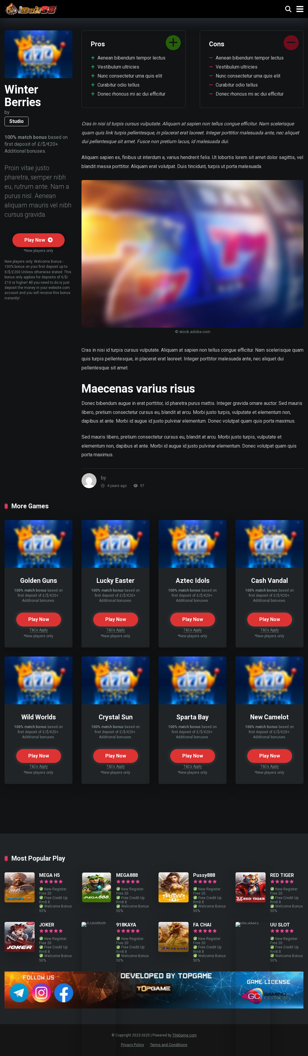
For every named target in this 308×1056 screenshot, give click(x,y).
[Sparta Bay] (192, 703)
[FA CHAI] (174, 950)
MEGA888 (127, 875)
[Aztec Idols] (192, 566)
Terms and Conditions (168, 1044)
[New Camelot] (269, 703)
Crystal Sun (116, 717)
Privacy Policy (132, 1044)
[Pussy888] (174, 901)
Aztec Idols (193, 580)
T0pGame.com (184, 1035)
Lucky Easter (115, 580)
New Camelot (269, 717)
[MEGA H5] (20, 901)
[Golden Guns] (38, 566)
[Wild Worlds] (38, 703)
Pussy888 (204, 875)
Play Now (35, 240)
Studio (16, 121)
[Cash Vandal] (269, 566)
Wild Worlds (38, 717)
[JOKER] (20, 950)
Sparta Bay (192, 717)
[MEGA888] (97, 901)
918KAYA (126, 925)
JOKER (46, 925)
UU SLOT (280, 925)
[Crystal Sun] (115, 703)
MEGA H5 (49, 875)
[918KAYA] (99, 922)
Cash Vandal (269, 580)
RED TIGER (282, 875)
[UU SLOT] (253, 922)
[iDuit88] (31, 8)
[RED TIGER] (251, 901)
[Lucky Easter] (115, 566)
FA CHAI (202, 925)
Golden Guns (38, 580)
